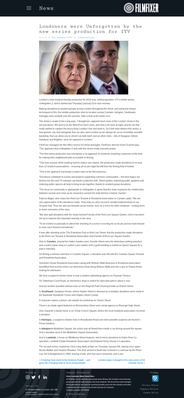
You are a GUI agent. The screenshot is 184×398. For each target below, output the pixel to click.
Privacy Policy (150, 385)
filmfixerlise (85, 37)
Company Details (149, 389)
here (108, 116)
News (46, 8)
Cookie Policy (150, 393)
